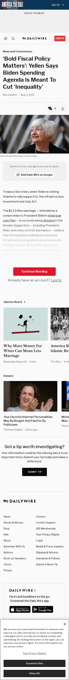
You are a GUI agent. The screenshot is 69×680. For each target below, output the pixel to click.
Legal (39, 540)
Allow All (34, 673)
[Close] (65, 624)
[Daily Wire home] (35, 38)
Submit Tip (35, 472)
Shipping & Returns (47, 552)
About (7, 540)
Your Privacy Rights (47, 534)
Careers (40, 516)
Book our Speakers (15, 558)
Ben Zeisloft (10, 94)
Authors (8, 552)
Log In (56, 280)
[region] (34, 649)
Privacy (8, 570)
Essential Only (34, 663)
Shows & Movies (13, 522)
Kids (6, 534)
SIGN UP (59, 38)
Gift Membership (46, 528)
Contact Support (46, 522)
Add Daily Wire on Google (37, 174)
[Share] (62, 108)
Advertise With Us (14, 546)
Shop (7, 528)
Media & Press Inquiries (50, 546)
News (7, 516)
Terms (7, 564)
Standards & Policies (48, 558)
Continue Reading (34, 271)
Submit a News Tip (47, 564)
